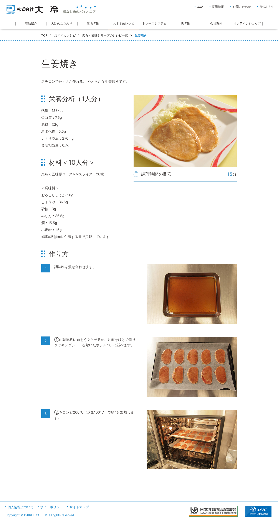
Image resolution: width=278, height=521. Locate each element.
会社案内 (216, 23)
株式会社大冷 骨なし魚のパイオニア (51, 9)
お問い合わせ (242, 6)
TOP (44, 35)
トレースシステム (154, 23)
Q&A (200, 6)
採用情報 (218, 6)
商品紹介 (31, 23)
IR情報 (185, 23)
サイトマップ (79, 507)
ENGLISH (266, 6)
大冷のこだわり (61, 23)
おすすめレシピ (123, 23)
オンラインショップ (247, 23)
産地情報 (93, 23)
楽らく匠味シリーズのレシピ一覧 (105, 35)
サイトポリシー (51, 507)
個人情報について (21, 507)
